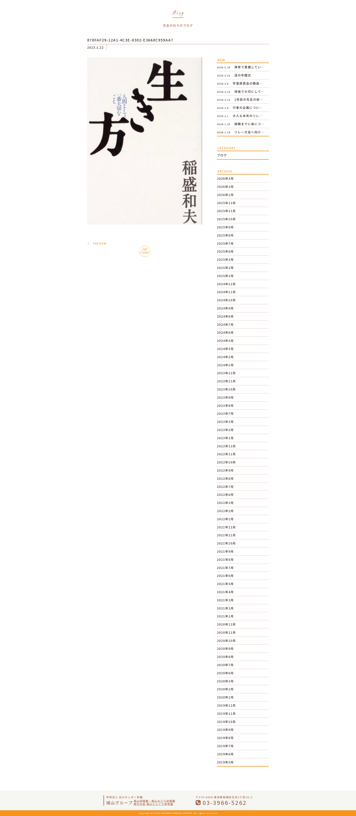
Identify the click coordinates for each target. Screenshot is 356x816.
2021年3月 (225, 600)
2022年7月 (225, 486)
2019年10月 (226, 721)
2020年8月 (225, 656)
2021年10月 (226, 543)
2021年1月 (225, 616)
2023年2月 (225, 430)
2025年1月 (225, 276)
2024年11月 (226, 292)
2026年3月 (225, 178)
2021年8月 (225, 559)
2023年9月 (225, 397)
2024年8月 (225, 316)
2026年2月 (225, 186)
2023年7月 (225, 413)
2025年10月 (226, 219)
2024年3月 (225, 348)
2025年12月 (226, 203)
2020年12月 (226, 624)
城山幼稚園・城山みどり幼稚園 (154, 801)
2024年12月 (226, 284)
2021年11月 (226, 535)
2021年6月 (225, 575)
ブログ (222, 155)
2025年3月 (225, 259)
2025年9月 (225, 227)
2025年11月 (226, 211)
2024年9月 (225, 308)
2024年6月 (225, 332)
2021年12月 (226, 527)
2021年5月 (225, 584)
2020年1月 (225, 697)
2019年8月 (225, 737)
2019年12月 (226, 705)
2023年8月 (225, 405)
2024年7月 (225, 324)
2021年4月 (225, 592)
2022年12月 (226, 446)
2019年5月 (225, 762)
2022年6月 (225, 494)
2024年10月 (226, 300)
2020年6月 (225, 673)
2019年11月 (226, 713)
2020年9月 (225, 648)
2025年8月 (225, 235)
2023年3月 (225, 421)
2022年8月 (225, 478)
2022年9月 (225, 470)
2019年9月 (225, 729)
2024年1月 (225, 365)
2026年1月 (225, 194)
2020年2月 (225, 689)
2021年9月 (225, 551)
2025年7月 (225, 243)
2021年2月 (225, 608)
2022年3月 (225, 502)
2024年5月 (225, 340)
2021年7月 (225, 567)
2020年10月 (226, 640)
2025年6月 (225, 251)
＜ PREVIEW (97, 243)
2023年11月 (226, 381)
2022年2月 (225, 511)
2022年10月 (226, 462)
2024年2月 (225, 357)
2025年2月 (225, 267)
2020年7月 (225, 665)
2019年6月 (225, 754)
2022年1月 (225, 519)
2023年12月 (226, 373)
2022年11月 (226, 454)
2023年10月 (226, 389)
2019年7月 (225, 746)
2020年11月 (226, 632)
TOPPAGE (144, 251)
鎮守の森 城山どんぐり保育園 (153, 804)
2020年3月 (225, 681)
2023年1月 (225, 438)
